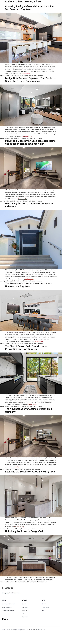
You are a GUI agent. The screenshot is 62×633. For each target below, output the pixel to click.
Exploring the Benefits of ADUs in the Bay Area (30, 471)
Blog (23, 613)
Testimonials (45, 607)
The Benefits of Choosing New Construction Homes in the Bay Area (28, 285)
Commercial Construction (8, 610)
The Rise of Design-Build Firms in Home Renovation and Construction (26, 347)
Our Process (25, 607)
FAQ (43, 610)
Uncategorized (29, 75)
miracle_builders (4, 75)
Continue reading (25, 73)
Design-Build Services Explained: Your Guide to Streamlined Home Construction (30, 79)
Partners (44, 604)
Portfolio (24, 610)
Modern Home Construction (9, 604)
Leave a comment (38, 75)
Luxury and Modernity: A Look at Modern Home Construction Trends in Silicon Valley (30, 142)
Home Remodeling (6, 607)
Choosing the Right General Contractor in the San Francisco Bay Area (29, 8)
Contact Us (25, 617)
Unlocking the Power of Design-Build (24, 531)
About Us (24, 604)
